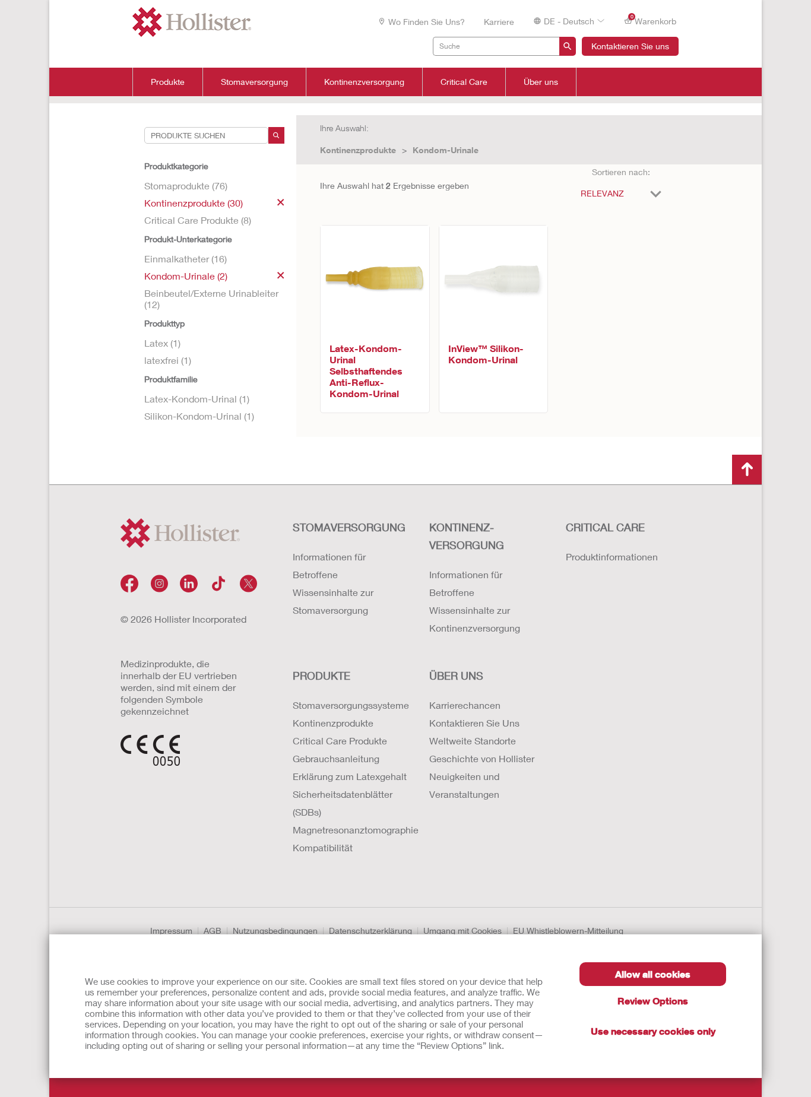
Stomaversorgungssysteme (349, 705)
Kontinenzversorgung (364, 82)
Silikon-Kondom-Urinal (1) (199, 415)
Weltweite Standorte (472, 740)
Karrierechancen (464, 705)
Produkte (168, 82)
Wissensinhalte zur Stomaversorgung (333, 601)
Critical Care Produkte (340, 740)
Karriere (499, 22)
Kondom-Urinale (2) (185, 275)
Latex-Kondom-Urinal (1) (196, 398)
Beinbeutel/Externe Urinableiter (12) (211, 298)
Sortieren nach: (621, 172)
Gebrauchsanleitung (336, 758)
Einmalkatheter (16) (185, 258)
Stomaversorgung (254, 82)
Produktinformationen (612, 556)
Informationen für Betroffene (329, 565)
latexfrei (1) (167, 360)
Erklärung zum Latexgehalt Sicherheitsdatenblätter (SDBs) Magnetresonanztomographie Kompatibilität (349, 812)
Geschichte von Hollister (481, 758)
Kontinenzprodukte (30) (193, 202)
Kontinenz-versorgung (466, 536)
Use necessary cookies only (653, 1030)
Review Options (652, 1000)
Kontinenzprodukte (358, 150)
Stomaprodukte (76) (185, 185)
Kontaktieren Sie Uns (474, 722)
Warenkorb (654, 20)
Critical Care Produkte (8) (197, 220)
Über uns (541, 82)
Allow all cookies (652, 973)
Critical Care (464, 82)
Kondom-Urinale (446, 150)
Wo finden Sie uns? (426, 22)
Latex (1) (162, 342)
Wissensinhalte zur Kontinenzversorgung (474, 618)
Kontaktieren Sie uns (630, 46)
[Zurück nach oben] (747, 469)
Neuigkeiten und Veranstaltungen (464, 785)
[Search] (276, 135)
